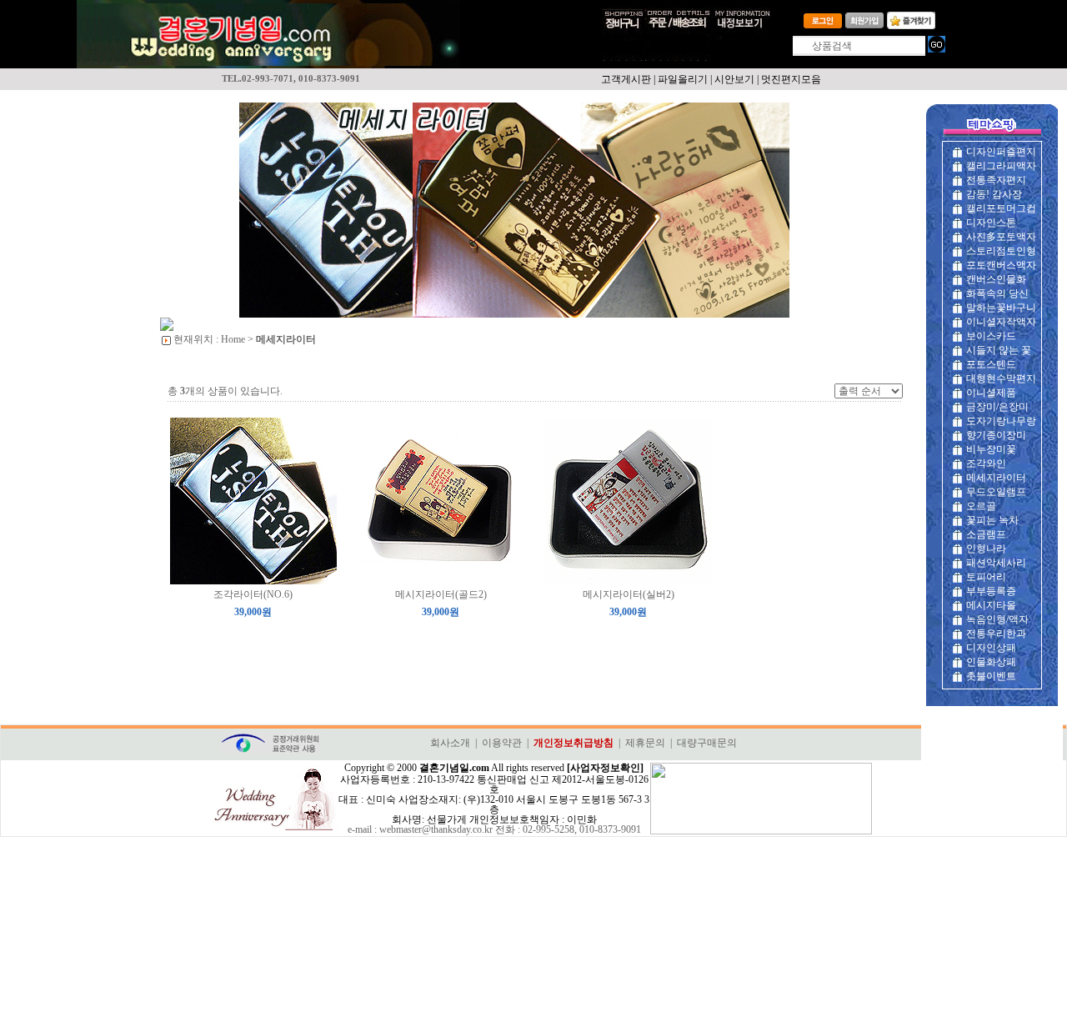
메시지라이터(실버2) (628, 594)
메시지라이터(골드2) (441, 594)
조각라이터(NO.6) (253, 594)
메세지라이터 (286, 339)
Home (233, 339)
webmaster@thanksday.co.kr (436, 829)
